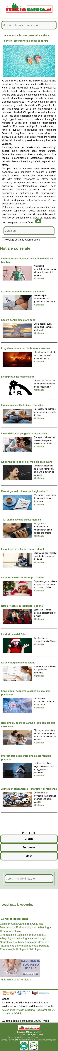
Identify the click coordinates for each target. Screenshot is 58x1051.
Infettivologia (21, 938)
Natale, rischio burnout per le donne (22, 606)
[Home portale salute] (29, 15)
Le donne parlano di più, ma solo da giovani (26, 461)
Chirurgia (37, 923)
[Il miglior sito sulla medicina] (41, 995)
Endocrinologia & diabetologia (33, 927)
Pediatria (44, 945)
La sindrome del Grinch (14, 634)
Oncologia (31, 942)
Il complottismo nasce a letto (18, 376)
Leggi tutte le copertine (17, 904)
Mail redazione (44, 1037)
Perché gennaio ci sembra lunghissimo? (24, 491)
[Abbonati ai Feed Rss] (9, 995)
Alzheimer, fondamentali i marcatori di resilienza (29, 788)
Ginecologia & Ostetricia (14, 934)
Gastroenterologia (10, 931)
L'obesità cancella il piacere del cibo (22, 405)
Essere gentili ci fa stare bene (18, 320)
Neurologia (6, 942)
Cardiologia (25, 923)
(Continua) (39, 278)
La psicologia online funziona (18, 662)
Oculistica (19, 942)
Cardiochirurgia (9, 923)
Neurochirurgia (38, 938)
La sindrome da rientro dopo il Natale (22, 577)
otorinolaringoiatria (27, 945)
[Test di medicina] (20, 975)
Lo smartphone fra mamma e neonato (23, 291)
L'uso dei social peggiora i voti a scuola (24, 433)
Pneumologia (7, 949)
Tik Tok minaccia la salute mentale (21, 519)
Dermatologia (8, 927)
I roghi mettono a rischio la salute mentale (25, 348)
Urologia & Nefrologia (28, 949)
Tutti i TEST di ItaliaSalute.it (15, 979)
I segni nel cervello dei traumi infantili (23, 549)
